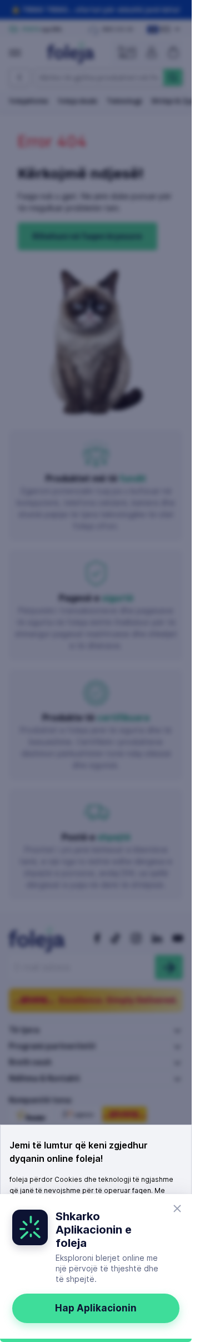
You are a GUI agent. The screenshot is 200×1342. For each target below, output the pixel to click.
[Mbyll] (177, 1208)
